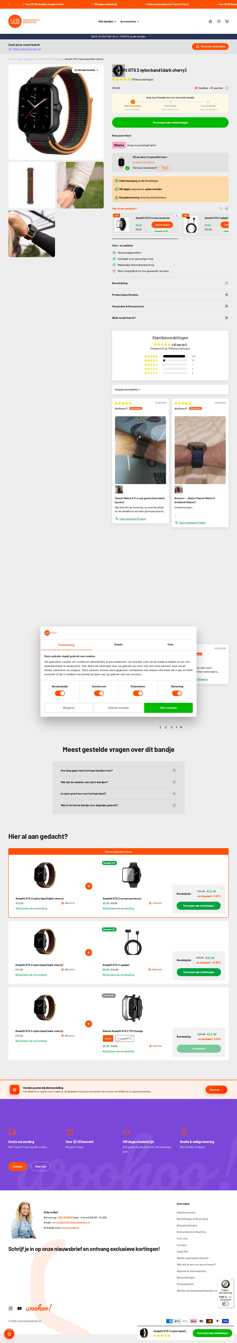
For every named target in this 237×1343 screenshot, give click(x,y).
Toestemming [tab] (66, 644)
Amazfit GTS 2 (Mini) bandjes (48, 59)
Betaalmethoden (187, 1225)
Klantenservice (186, 1212)
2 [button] (166, 727)
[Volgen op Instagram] (10, 1308)
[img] (123, 403)
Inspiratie (182, 1251)
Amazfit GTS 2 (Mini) (143, 162)
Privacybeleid (185, 1284)
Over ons (40, 1166)
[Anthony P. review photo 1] (140, 450)
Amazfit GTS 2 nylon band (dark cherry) (84, 59)
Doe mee (214, 1089)
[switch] (99, 693)
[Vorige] (221, 208)
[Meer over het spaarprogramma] (227, 88)
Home (11, 59)
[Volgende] (227, 208)
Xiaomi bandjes (24, 59)
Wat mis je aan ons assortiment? (196, 1264)
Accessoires (128, 21)
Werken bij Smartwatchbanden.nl (197, 1290)
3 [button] (171, 727)
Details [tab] (118, 644)
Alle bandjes (105, 21)
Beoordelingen (186, 1277)
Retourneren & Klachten (191, 1231)
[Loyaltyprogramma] (9, 1334)
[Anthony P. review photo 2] (119, 489)
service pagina (70, 1227)
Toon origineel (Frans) (132, 518)
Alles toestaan (168, 707)
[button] (121, 79)
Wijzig (165, 167)
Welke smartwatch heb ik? (27, 49)
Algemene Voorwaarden (191, 1271)
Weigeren (68, 707)
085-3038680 (65, 1217)
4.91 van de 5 (179, 344)
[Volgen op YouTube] (19, 1308)
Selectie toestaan (118, 707)
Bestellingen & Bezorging (192, 1218)
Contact (18, 1166)
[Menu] (231, 1280)
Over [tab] (170, 644)
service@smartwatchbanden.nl (71, 1222)
